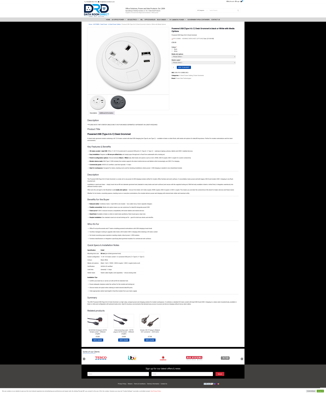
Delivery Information (153, 384)
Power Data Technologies (183, 78)
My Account (231, 1)
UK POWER (96, 24)
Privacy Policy (122, 384)
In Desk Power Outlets (114, 24)
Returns (130, 384)
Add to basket (184, 67)
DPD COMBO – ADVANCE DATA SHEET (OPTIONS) (188, 38)
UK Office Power (118, 19)
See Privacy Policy (156, 391)
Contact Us (215, 19)
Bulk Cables (161, 19)
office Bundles (149, 19)
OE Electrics (132, 19)
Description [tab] (93, 113)
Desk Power (104, 24)
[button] (84, 359)
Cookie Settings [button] (311, 391)
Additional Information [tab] (106, 113)
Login (238, 1)
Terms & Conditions (140, 384)
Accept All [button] (320, 391)
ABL (141, 19)
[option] (101, 358)
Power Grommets (198, 75)
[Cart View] (241, 2)
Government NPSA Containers (199, 19)
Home (108, 19)
